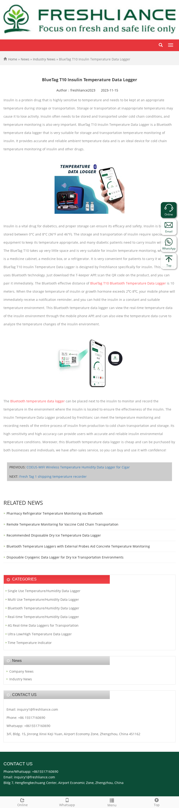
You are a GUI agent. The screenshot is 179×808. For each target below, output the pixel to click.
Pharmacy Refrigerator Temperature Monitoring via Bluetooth (55, 513)
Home (12, 59)
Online (22, 805)
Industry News (44, 59)
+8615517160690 (37, 726)
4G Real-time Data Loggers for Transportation (43, 625)
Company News (21, 671)
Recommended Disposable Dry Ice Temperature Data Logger (54, 535)
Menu (112, 805)
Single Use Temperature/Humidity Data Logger (44, 591)
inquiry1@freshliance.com (37, 709)
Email (168, 231)
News (25, 59)
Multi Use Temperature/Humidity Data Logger (43, 599)
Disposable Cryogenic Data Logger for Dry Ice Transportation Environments (65, 557)
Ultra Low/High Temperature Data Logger (40, 634)
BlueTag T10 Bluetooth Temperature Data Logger (128, 283)
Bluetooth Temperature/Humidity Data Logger (43, 608)
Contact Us (18, 763)
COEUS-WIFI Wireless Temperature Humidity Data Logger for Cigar (78, 467)
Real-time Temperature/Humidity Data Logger (43, 617)
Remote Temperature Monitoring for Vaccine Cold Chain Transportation (62, 524)
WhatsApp (169, 248)
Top (157, 805)
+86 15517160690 (31, 717)
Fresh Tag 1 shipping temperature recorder (53, 476)
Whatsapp (67, 805)
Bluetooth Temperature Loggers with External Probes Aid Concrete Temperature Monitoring (78, 546)
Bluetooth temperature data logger (37, 401)
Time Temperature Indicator (30, 642)
